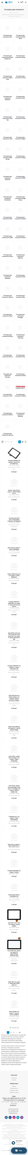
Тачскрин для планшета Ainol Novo (20, 37)
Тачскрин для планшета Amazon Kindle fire (7, 57)
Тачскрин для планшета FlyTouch (7, 178)
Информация (14, 1083)
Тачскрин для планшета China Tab (8, 118)
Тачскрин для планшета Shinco (7, 355)
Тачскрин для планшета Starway (7, 375)
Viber (21, 1117)
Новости (14, 1080)
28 (19, 1032)
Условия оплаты (14, 1088)
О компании (14, 1078)
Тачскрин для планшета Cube (7, 138)
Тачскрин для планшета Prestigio (20, 316)
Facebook (10, 1117)
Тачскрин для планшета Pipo (20, 296)
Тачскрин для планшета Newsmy (7, 276)
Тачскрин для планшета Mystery (20, 256)
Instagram (14, 1117)
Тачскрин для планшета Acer (7, 36)
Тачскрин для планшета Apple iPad (8, 77)
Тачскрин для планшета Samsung (20, 336)
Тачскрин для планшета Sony (20, 355)
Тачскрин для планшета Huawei (20, 217)
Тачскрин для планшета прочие (7, 434)
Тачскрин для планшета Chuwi (20, 117)
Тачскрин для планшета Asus (20, 97)
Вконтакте (6, 1117)
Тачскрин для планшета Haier (7, 217)
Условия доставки (14, 1090)
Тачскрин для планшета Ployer (7, 315)
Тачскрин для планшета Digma (20, 138)
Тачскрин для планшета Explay (20, 156)
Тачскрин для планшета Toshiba (20, 395)
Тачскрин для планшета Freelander (7, 198)
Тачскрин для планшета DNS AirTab (7, 157)
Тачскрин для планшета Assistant (7, 98)
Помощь (14, 1086)
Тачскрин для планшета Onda (20, 275)
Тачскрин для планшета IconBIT (7, 236)
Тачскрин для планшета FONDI (20, 177)
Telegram (17, 1117)
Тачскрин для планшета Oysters (7, 296)
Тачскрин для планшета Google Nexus (20, 198)
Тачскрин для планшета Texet (7, 395)
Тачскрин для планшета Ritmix (7, 335)
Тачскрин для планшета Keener (20, 236)
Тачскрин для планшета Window (20, 414)
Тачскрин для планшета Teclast (20, 374)
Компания (14, 1075)
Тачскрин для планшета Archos (20, 76)
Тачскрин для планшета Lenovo (7, 255)
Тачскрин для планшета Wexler (7, 413)
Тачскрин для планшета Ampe (20, 56)
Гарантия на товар (14, 1092)
